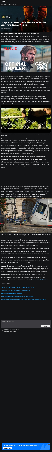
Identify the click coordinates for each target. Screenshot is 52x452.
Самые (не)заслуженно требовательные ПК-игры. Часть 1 (17, 287)
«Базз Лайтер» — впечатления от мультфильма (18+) (16, 290)
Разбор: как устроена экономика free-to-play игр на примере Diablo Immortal (23, 299)
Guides (14, 4)
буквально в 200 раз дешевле (39, 279)
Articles (10, 4)
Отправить (45, 326)
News (5, 4)
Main (2, 4)
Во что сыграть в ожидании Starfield (11, 293)
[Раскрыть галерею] (26, 215)
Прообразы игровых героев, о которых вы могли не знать (17, 296)
